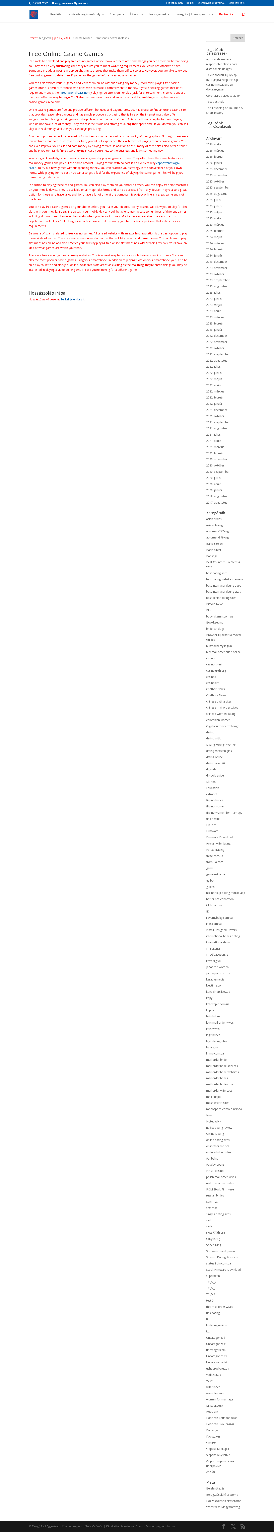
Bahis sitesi (213, 550)
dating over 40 (215, 763)
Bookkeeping (214, 622)
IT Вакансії (213, 948)
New (209, 1115)
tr (207, 1319)
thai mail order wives (219, 1307)
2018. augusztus (216, 496)
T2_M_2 (211, 1282)
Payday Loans (215, 1164)
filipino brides (214, 800)
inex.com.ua (214, 924)
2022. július (213, 366)
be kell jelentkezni (72, 299)
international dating (218, 942)
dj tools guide (215, 775)
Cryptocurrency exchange (222, 726)
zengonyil (45, 38)
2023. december (216, 262)
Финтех (211, 1442)
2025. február (214, 231)
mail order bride (216, 1060)
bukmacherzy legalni (219, 646)
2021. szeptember (217, 422)
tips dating (213, 1313)
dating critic (213, 738)
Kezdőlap (56, 14)
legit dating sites (216, 1041)
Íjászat (135, 14)
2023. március (215, 317)
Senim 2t (212, 1201)
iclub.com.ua (214, 905)
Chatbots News (216, 695)
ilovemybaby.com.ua (219, 918)
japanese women (217, 967)
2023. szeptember (217, 280)
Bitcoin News (214, 604)
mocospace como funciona (224, 1109)
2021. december (216, 410)
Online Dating (215, 1134)
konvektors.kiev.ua (218, 992)
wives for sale (215, 1393)
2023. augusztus (216, 286)
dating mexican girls (219, 751)
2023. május (214, 305)
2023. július (213, 292)
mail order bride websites (222, 1072)
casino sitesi (214, 664)
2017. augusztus (216, 502)
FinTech (211, 825)
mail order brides (217, 1078)
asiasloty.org (214, 525)
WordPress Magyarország (223, 1507)
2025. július (213, 200)
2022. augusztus (216, 360)
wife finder (213, 1387)
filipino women (215, 806)
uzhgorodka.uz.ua (217, 1368)
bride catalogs (215, 629)
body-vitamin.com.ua (219, 616)
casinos (211, 677)
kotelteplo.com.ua (217, 1004)
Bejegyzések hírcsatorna (222, 1495)
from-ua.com (214, 862)
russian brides (215, 1195)
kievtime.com (214, 985)
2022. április (213, 385)
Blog (209, 610)
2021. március (215, 447)
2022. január (214, 404)
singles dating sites (218, 1214)
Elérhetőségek (237, 3)
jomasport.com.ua (218, 973)
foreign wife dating (218, 843)
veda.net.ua (213, 1375)
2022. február (214, 397)
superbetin (213, 1276)
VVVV (209, 1381)
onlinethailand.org (217, 1146)
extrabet (211, 794)
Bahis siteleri (214, 543)
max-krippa (213, 1097)
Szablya (115, 14)
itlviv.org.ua (213, 961)
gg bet (210, 880)
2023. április (213, 311)
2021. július (213, 434)
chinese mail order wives (222, 707)
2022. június (214, 373)
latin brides (213, 1016)
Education (212, 788)
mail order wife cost (219, 1090)
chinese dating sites (219, 701)
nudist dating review (219, 1127)
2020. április (213, 484)
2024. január (214, 255)
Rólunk (190, 3)
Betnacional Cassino (74, 92)
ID (207, 911)
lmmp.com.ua (215, 1053)
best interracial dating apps (223, 585)
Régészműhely (174, 3)
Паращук (212, 1430)
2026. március (215, 150)
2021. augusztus (216, 428)
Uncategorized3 (216, 1356)
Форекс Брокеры (217, 1449)
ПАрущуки (213, 1436)
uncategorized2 (216, 1350)
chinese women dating (220, 714)
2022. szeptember (217, 354)
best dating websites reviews (225, 579)
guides (210, 887)
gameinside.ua (215, 874)
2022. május (214, 379)
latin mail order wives (220, 1022)
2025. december (216, 169)
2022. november (216, 342)
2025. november (216, 175)
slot (208, 1220)
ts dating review (216, 1325)
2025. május (214, 212)
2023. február (214, 323)
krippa (210, 1010)
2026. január (214, 163)
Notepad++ (213, 1121)
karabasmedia (215, 979)
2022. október (215, 348)
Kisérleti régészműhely (84, 14)
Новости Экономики (220, 1424)
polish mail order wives (221, 1177)
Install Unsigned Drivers (221, 930)
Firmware (212, 831)
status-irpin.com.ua (218, 1263)
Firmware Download (219, 837)
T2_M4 (210, 1294)
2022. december (216, 336)
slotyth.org (213, 1239)
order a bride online (218, 1152)
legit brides (213, 1035)
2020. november (216, 459)
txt (208, 1331)
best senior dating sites (221, 598)
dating (210, 732)
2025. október (215, 181)
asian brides (214, 519)
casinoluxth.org (216, 670)
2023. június (214, 299)
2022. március (215, 391)
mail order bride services (222, 1066)
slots (209, 1226)
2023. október (215, 274)
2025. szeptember (217, 187)
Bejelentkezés (215, 1488)
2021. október (215, 416)
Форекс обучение (218, 1455)
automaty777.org (217, 531)
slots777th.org (215, 1232)
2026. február (214, 156)
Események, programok (211, 3)
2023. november (216, 268)
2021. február (214, 453)
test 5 (210, 1300)
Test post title (215, 101)
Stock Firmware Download (223, 1269)
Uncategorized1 (216, 1344)
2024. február (214, 249)
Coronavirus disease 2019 (223, 95)
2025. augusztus (216, 194)
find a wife (213, 819)
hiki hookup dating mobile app (225, 893)
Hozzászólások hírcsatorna (223, 1501)
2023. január (214, 330)
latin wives (213, 1029)
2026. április (213, 144)
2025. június (214, 206)
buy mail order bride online (223, 652)
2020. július (213, 478)
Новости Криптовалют (221, 1418)
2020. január (214, 490)
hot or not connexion (220, 899)
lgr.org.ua (212, 1047)
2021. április (213, 441)
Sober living (213, 1245)
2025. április (213, 218)
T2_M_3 (211, 1288)
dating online (214, 757)
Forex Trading (215, 850)
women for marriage (219, 1399)
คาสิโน (210, 1472)
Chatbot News (215, 689)
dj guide (211, 769)
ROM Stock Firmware (220, 1189)
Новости (212, 1411)
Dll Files (211, 782)
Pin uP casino (215, 1171)
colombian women (218, 720)
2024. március (215, 243)
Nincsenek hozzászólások (112, 38)
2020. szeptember (217, 471)
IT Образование (217, 954)
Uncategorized (82, 38)
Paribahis (212, 1158)
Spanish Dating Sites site (222, 1257)
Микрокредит (215, 1405)
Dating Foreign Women (221, 744)
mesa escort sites (217, 1103)
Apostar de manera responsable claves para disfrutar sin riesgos (221, 64)
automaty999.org (217, 537)
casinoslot (212, 683)
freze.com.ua (214, 856)
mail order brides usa (219, 1084)
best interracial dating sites (223, 591)
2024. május (214, 237)
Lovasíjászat (157, 14)
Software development (221, 1251)
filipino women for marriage (224, 812)
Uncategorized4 (216, 1362)
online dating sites (218, 1140)
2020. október (215, 465)
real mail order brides (220, 1183)
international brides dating (223, 936)
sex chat (211, 1208)
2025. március (215, 224)
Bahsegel (212, 556)
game (210, 868)
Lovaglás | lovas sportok (193, 14)
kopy (209, 998)
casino (210, 658)
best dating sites (216, 573)
